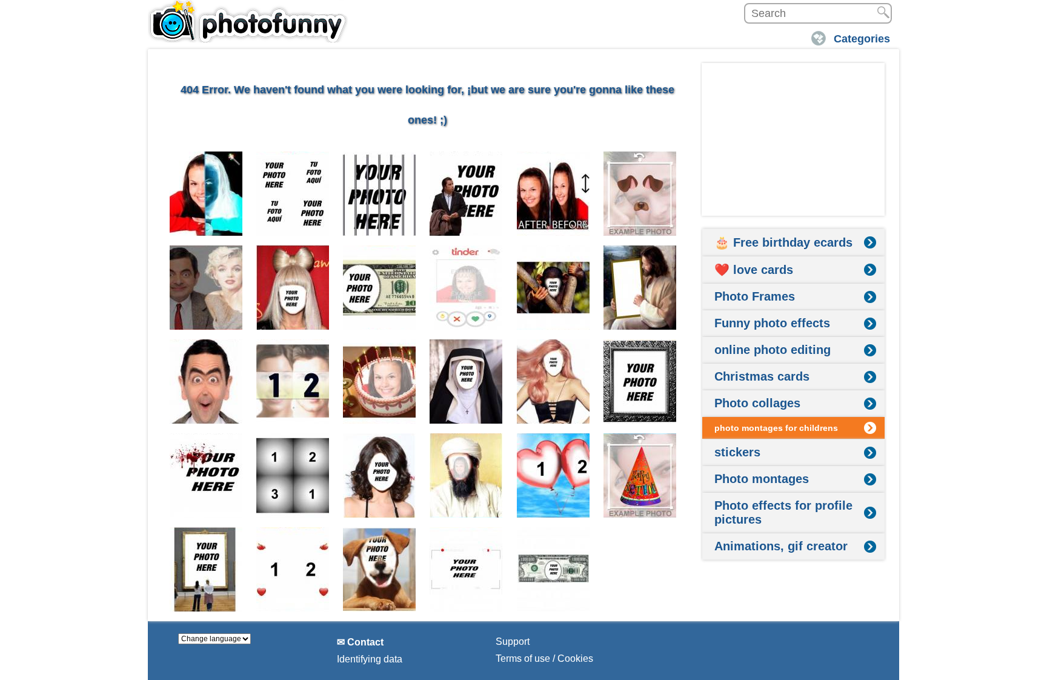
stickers (737, 452)
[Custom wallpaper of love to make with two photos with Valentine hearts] (293, 569)
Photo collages (757, 403)
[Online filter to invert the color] (206, 194)
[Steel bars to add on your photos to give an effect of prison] (379, 194)
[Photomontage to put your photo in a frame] (206, 569)
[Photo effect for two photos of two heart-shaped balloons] (553, 475)
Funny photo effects (772, 323)
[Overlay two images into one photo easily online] (206, 287)
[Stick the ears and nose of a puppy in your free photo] (640, 194)
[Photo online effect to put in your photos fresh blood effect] (206, 475)
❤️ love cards (753, 269)
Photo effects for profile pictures (783, 512)
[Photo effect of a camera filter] (466, 569)
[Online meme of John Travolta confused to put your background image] (466, 194)
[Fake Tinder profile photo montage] (466, 287)
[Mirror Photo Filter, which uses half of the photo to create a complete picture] (206, 381)
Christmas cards (761, 376)
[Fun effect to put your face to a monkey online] (553, 287)
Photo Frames (754, 296)
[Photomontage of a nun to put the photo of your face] (466, 381)
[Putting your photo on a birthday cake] (379, 381)
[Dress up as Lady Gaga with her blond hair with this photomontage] (293, 287)
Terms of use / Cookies (544, 658)
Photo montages (761, 478)
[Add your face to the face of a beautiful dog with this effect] (379, 569)
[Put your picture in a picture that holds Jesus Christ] (640, 287)
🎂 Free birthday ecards (783, 242)
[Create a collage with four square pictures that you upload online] (293, 475)
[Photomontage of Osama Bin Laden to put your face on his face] (466, 475)
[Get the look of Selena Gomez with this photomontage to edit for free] (379, 475)
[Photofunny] (248, 21)
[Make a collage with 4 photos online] (293, 194)
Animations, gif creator (781, 546)
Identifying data (369, 659)
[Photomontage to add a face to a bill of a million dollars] (553, 569)
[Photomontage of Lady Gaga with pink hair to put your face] (553, 381)
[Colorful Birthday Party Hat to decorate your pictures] (640, 475)
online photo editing (772, 349)
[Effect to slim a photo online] (553, 194)
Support (513, 641)
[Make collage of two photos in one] (293, 381)
